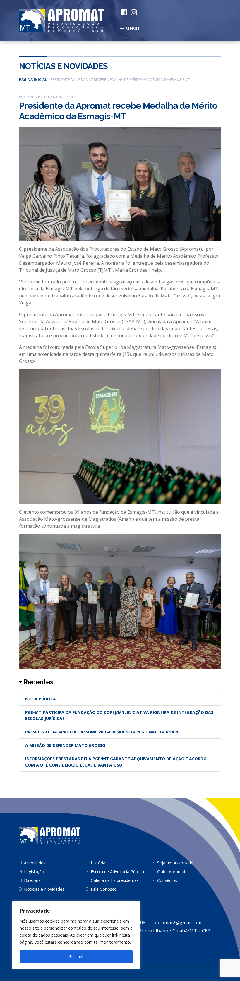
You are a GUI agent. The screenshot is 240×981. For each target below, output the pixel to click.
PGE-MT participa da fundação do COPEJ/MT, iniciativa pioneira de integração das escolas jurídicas (119, 715)
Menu (131, 28)
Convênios (167, 880)
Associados (35, 863)
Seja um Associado (175, 863)
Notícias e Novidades (63, 66)
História (98, 863)
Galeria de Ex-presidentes (115, 880)
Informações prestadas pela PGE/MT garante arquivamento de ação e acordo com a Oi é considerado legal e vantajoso (116, 762)
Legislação (34, 871)
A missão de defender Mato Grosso (65, 745)
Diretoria (32, 880)
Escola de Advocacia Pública (117, 871)
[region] (76, 935)
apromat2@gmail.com (177, 922)
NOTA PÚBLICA (40, 699)
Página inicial (33, 79)
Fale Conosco (104, 889)
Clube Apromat (171, 871)
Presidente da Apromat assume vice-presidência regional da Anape (102, 732)
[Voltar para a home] (61, 20)
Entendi (76, 956)
